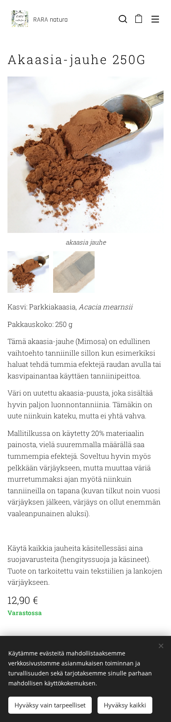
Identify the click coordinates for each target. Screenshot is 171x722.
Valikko (155, 18)
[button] (122, 18)
